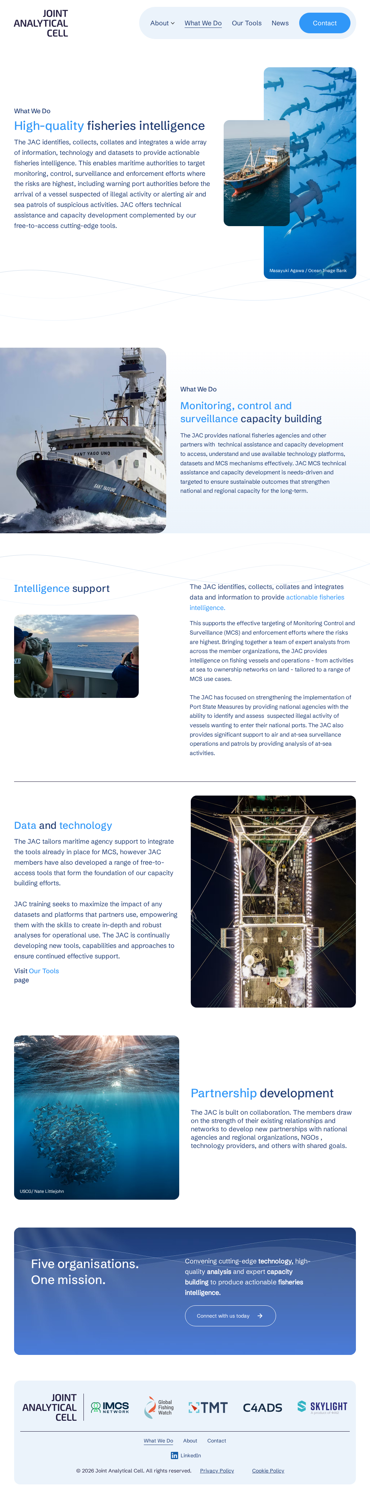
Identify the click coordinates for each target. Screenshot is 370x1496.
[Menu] (146, 23)
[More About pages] (173, 23)
